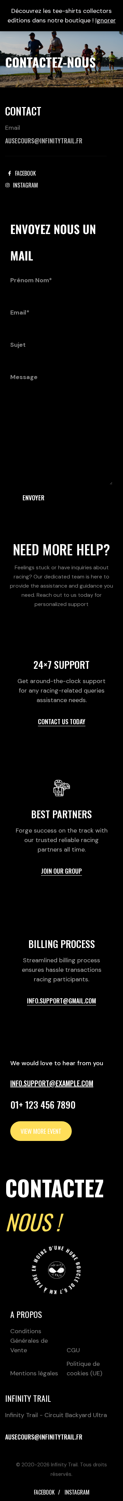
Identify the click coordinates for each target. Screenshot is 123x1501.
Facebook (44, 1492)
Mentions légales (34, 1373)
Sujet (18, 345)
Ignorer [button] (105, 20)
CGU (73, 1350)
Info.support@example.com (51, 1083)
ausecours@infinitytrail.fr (43, 140)
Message (24, 377)
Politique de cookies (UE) (84, 1368)
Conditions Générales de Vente (29, 1340)
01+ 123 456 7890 (43, 1104)
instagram (77, 1492)
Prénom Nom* (31, 280)
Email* (19, 312)
